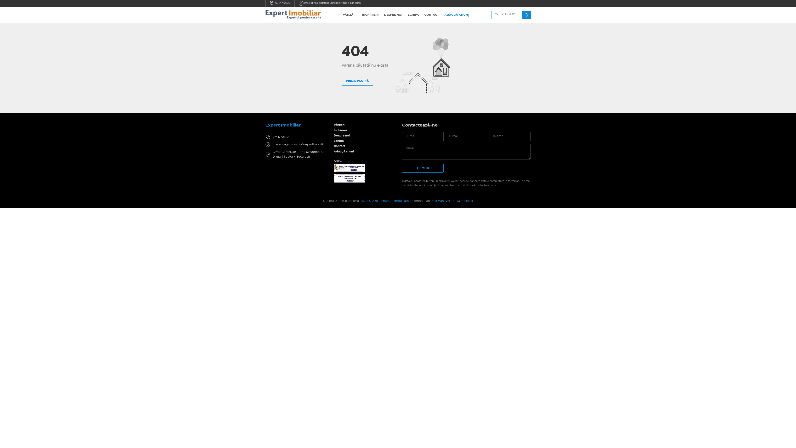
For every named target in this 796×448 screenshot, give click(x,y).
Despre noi (393, 15)
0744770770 (282, 3)
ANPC (338, 161)
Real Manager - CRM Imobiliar (452, 201)
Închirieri (370, 15)
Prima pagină (357, 81)
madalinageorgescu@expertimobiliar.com (332, 3)
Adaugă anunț (457, 15)
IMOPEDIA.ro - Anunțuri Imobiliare (384, 201)
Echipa (413, 15)
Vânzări (350, 15)
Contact (431, 15)
